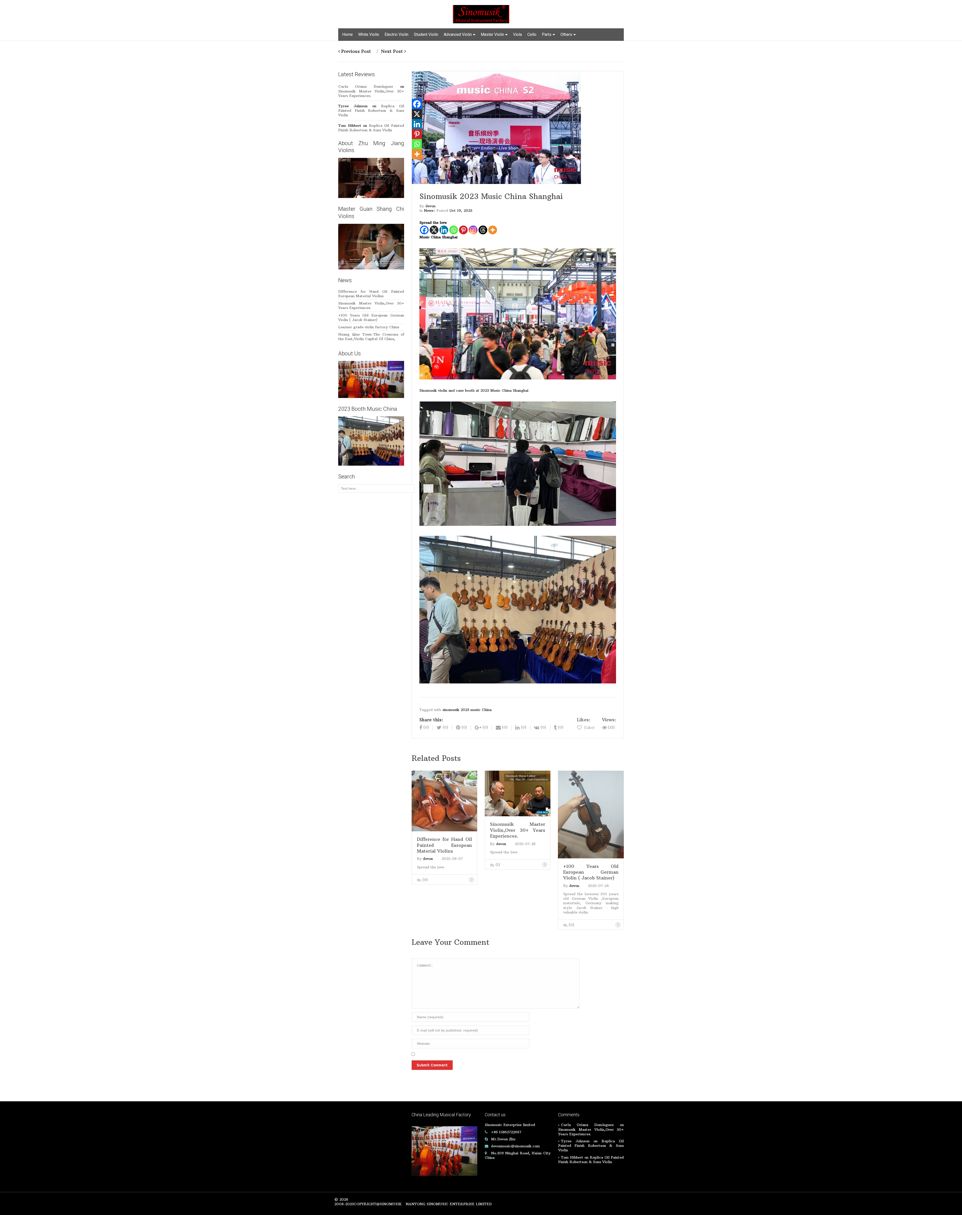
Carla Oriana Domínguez (365, 86)
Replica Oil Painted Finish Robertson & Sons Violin (371, 110)
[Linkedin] (443, 230)
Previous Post (355, 51)
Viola (517, 34)
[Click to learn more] (444, 800)
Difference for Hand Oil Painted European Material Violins (371, 293)
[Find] (428, 488)
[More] (492, 230)
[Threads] (482, 230)
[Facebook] (424, 230)
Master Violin (492, 34)
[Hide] (414, 164)
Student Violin (426, 34)
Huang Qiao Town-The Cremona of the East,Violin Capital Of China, (371, 336)
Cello (531, 34)
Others (566, 34)
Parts (546, 34)
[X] (434, 230)
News (428, 210)
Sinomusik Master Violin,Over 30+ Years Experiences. (371, 93)
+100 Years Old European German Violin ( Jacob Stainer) (371, 317)
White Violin (368, 34)
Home (347, 34)
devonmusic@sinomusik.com (515, 1146)
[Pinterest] (463, 230)
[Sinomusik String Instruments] (481, 14)
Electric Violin (396, 34)
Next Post (392, 51)
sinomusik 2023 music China (467, 709)
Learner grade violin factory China (368, 327)
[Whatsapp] (453, 230)
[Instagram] (473, 230)
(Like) (588, 727)
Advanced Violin (458, 34)
